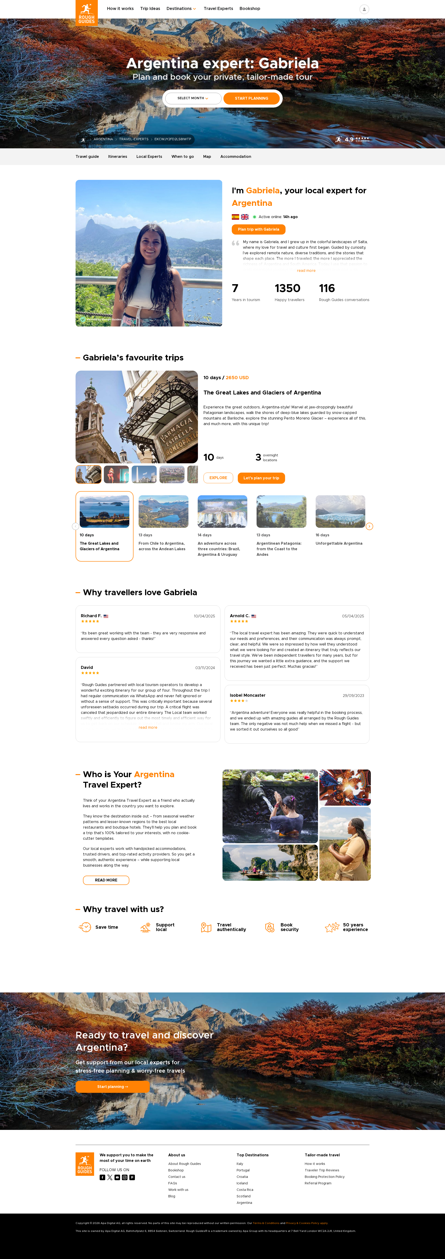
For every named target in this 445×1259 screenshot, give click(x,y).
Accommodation (235, 157)
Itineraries (117, 157)
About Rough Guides (184, 1164)
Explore (218, 478)
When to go (183, 157)
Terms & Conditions (266, 1223)
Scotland (244, 1196)
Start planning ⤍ (112, 1087)
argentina (103, 139)
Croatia (242, 1177)
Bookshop (250, 9)
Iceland (242, 1183)
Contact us (176, 1177)
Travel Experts (218, 9)
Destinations (179, 9)
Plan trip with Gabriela (258, 229)
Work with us (178, 1190)
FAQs (172, 1183)
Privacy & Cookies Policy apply (306, 1223)
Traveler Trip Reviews (322, 1170)
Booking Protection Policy (325, 1177)
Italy (240, 1164)
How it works (120, 9)
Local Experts (149, 157)
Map (207, 157)
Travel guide (87, 157)
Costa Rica (245, 1190)
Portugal (243, 1170)
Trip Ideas (150, 9)
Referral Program (318, 1183)
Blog (171, 1196)
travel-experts (134, 139)
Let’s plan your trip (261, 478)
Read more (106, 880)
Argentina (244, 1203)
